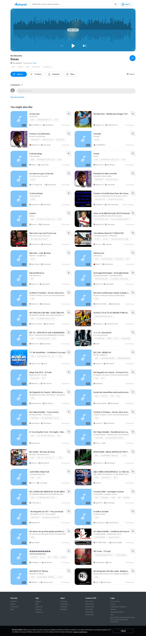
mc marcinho (36, 67)
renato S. (99, 423)
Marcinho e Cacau (47, 139)
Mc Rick (97, 239)
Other (33, 199)
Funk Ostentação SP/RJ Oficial (105, 555)
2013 (102, 378)
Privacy (113, 604)
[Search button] (115, 4)
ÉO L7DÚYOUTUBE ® (43, 338)
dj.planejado (100, 562)
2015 (54, 338)
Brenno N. (35, 344)
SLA (112, 615)
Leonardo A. (100, 523)
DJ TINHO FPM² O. (102, 542)
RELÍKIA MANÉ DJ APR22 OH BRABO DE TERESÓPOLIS (111, 455)
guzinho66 (35, 423)
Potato (56, 557)
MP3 (13, 67)
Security (113, 609)
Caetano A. (35, 244)
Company (63, 601)
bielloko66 (99, 383)
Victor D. (98, 483)
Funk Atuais (34, 418)
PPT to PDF (89, 612)
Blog (11, 609)
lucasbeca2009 (101, 403)
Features (38, 609)
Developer (63, 609)
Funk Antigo (104, 497)
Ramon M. (99, 165)
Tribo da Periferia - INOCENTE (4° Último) (47, 577)
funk (32, 577)
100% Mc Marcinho (106, 259)
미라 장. (98, 244)
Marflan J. (35, 582)
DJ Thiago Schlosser (37, 185)
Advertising (64, 604)
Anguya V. (99, 324)
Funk (27, 67)
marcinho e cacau (48, 67)
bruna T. (34, 224)
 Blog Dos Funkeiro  (114, 537)
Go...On (42, 557)
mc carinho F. (17, 63)
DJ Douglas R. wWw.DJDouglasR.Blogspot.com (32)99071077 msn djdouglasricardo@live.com (121, 279)
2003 (49, 557)
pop (119, 497)
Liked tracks (45, 165)
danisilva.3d (36, 443)
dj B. (97, 582)
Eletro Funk (35, 378)
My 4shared (49, 125)
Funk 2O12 (104, 396)
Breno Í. (34, 463)
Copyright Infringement (118, 607)
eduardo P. (35, 204)
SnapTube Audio (112, 204)
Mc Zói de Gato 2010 (101, 219)
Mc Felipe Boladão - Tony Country (51, 418)
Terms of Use (115, 601)
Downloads (47, 145)
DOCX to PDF (90, 607)
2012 (60, 458)
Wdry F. (98, 264)
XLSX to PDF (90, 615)
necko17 (99, 363)
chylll (97, 344)
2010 (43, 378)
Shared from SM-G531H (49, 582)
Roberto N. (35, 145)
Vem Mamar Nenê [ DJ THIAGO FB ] (121, 239)
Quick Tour (39, 607)
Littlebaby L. (36, 562)
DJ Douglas (43, 483)
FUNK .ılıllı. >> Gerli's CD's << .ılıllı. (47, 458)
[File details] (19, 119)
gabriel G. (99, 503)
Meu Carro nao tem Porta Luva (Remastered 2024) (41, 239)
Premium (13, 601)
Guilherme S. (36, 523)
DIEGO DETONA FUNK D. (102, 304)
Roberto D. (99, 185)
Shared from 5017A (113, 324)
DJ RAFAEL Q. (36, 125)
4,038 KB (20, 67)
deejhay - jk (99, 125)
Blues (97, 139)
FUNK (32, 120)
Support (38, 601)
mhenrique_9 (36, 503)
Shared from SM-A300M (114, 523)
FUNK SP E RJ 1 (113, 125)
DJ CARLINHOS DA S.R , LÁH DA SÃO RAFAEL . (47, 318)
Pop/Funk (34, 557)
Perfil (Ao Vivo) (100, 199)
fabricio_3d (35, 363)
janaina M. (99, 224)
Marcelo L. (35, 383)
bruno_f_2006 (101, 443)
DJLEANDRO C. (101, 145)
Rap (32, 279)
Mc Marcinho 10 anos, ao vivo (46, 159)
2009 (56, 120)
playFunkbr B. (36, 403)
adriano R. (99, 463)
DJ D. (33, 483)
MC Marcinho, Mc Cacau (115, 199)
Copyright (63, 607)
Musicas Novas (121, 555)
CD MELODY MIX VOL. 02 (44, 120)
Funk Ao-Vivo (35, 517)
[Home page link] (21, 4)
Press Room (14, 607)
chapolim (108, 244)
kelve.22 (98, 284)
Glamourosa (119, 259)
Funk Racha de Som (101, 279)
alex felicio (35, 264)
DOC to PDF (89, 601)
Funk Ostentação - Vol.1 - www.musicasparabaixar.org (47, 356)
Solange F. (99, 204)
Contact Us (39, 612)
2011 (116, 338)
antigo (113, 497)
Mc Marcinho (60, 139)
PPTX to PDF (90, 604)
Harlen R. (35, 304)
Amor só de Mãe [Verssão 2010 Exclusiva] (121, 219)
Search (12, 604)
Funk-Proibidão (100, 537)
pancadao (126, 497)
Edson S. (35, 284)
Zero (110, 562)
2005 (59, 159)
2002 (112, 396)
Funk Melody (35, 139)
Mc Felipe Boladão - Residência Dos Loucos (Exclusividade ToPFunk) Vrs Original (116, 438)
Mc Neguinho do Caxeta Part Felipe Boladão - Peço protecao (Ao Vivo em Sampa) (53, 517)
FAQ (36, 604)
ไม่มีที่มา (109, 338)
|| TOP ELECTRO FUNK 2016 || (45, 436)
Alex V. (34, 165)
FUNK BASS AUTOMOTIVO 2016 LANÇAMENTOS (105, 316)
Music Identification (117, 612)
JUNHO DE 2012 (106, 477)
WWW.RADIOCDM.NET (107, 358)
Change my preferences (80, 632)
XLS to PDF (89, 609)
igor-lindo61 (36, 542)
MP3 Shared (47, 383)
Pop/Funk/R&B (99, 338)
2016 (58, 436)
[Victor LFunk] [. (37, 324)
